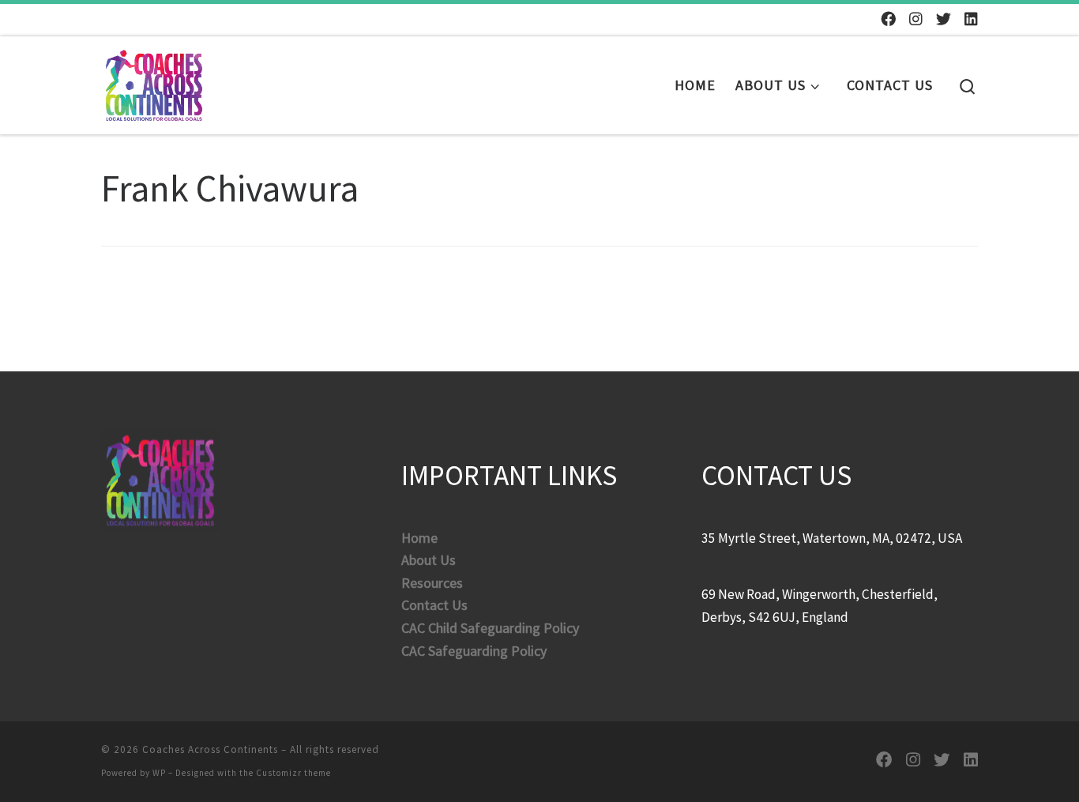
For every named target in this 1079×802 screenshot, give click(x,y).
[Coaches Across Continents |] (154, 81)
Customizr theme (293, 772)
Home (419, 538)
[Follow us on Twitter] (943, 20)
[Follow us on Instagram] (916, 20)
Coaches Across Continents (210, 749)
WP (159, 772)
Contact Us (434, 605)
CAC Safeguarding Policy (474, 651)
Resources (432, 583)
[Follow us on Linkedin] (971, 20)
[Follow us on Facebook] (888, 20)
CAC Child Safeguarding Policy (490, 628)
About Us (428, 560)
